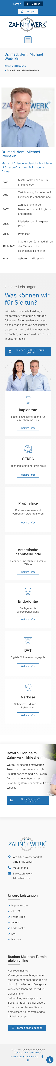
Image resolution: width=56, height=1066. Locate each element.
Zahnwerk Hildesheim (15, 66)
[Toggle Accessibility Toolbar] (50, 1060)
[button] (28, 39)
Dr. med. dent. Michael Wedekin (23, 56)
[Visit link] (28, 413)
